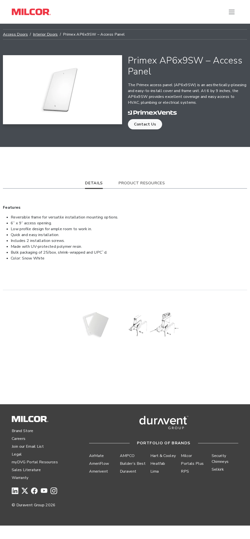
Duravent (128, 471)
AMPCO (127, 455)
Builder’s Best (133, 463)
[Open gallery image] (97, 324)
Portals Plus (192, 463)
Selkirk (218, 469)
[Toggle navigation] (231, 12)
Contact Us (145, 124)
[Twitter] (24, 491)
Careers (18, 438)
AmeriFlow (99, 463)
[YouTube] (44, 491)
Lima (154, 471)
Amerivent (98, 471)
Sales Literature (26, 470)
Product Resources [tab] (141, 183)
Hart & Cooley (163, 455)
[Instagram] (54, 491)
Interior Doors (45, 34)
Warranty (20, 477)
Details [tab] (94, 183)
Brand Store (22, 431)
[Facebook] (34, 491)
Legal (17, 454)
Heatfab (157, 463)
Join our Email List (28, 446)
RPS (185, 471)
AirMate (96, 455)
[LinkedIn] (15, 491)
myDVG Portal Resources (35, 462)
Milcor (186, 455)
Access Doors (15, 34)
